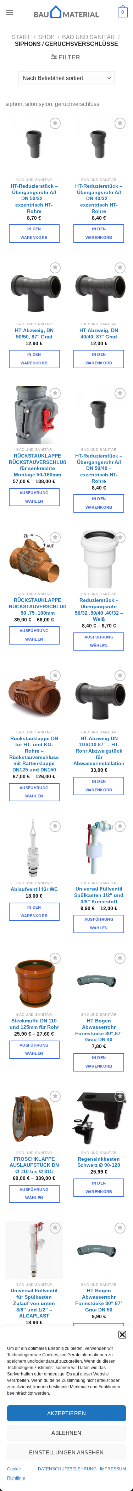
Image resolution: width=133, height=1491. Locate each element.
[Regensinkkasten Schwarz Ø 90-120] (99, 1118)
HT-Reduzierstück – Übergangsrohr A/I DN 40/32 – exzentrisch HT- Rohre (98, 198)
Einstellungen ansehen (66, 1452)
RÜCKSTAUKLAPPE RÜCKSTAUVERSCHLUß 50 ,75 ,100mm (37, 606)
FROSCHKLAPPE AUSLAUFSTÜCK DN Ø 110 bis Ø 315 (34, 1165)
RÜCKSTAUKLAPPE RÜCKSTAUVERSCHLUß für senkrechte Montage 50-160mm (37, 465)
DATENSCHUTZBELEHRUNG (67, 1468)
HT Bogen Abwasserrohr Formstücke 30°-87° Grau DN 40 (99, 1030)
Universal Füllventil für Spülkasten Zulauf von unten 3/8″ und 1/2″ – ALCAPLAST (34, 1303)
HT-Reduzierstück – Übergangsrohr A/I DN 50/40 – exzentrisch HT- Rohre (98, 468)
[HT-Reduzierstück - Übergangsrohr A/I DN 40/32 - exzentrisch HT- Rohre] (99, 145)
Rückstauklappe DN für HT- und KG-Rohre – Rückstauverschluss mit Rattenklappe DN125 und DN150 (34, 754)
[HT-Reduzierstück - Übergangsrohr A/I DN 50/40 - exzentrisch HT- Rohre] (99, 415)
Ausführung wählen (34, 497)
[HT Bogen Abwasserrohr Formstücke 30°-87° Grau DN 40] (99, 980)
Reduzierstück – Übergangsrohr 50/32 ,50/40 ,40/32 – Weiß (99, 610)
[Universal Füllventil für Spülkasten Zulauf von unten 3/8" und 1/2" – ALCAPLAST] (34, 1250)
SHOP (46, 37)
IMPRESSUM (113, 1468)
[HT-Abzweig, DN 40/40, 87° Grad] (99, 290)
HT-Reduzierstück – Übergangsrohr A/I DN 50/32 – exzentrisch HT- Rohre (34, 198)
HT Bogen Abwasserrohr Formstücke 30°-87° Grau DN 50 (99, 1300)
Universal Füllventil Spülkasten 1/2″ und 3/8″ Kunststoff (98, 895)
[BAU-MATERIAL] (66, 12)
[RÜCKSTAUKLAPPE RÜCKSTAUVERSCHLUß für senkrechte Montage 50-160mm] (34, 415)
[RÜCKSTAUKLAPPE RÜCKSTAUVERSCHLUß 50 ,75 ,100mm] (34, 559)
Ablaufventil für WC (34, 889)
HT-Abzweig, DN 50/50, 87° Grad (34, 334)
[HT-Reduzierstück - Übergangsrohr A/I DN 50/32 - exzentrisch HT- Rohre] (34, 145)
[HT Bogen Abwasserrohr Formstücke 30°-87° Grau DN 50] (99, 1250)
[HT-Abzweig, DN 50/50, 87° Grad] (34, 290)
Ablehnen (66, 1433)
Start (21, 37)
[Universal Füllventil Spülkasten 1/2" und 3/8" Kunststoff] (99, 848)
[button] (122, 1334)
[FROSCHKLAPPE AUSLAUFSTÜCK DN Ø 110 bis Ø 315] (34, 1118)
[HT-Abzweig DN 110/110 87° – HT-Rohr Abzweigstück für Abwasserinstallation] (99, 697)
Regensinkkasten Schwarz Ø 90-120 (98, 1162)
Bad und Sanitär (88, 37)
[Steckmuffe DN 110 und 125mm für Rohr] (34, 980)
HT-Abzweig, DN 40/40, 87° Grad (98, 334)
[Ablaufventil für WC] (34, 848)
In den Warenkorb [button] (34, 233)
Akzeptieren (66, 1413)
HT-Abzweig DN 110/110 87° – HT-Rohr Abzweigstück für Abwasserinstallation (98, 751)
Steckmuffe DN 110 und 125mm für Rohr (34, 1024)
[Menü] (9, 12)
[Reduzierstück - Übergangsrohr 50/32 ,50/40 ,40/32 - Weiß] (99, 559)
